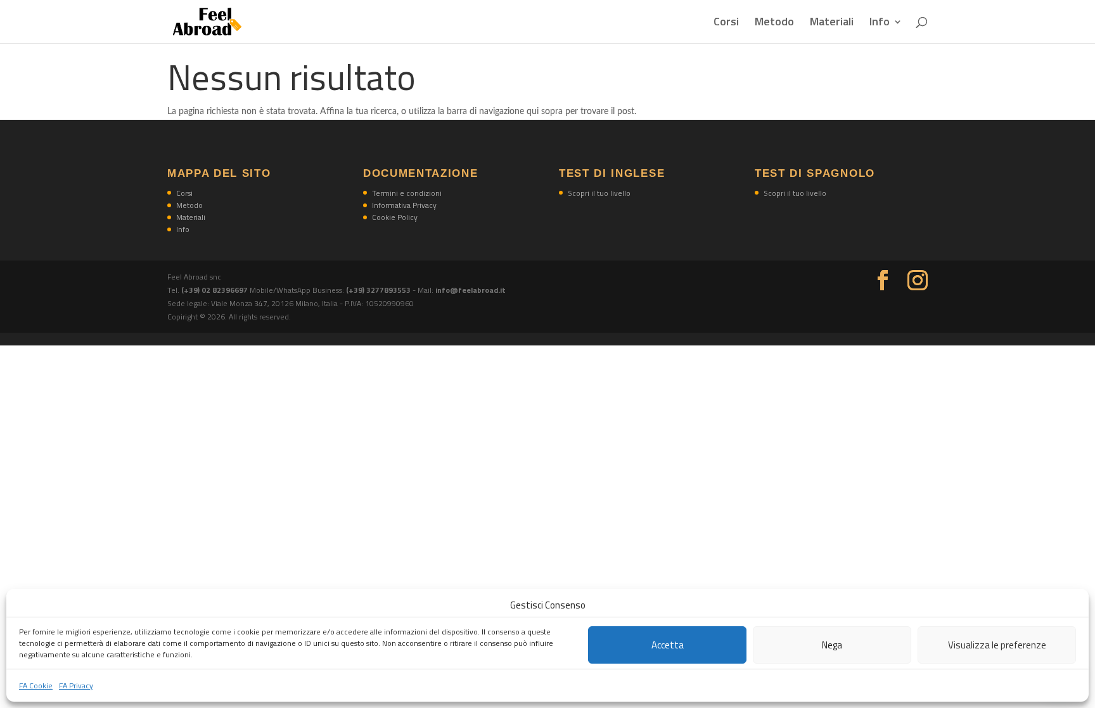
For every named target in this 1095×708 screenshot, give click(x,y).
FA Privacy (76, 685)
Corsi (726, 23)
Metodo (774, 23)
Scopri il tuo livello (599, 193)
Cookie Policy (395, 217)
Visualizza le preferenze (997, 645)
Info (879, 23)
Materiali (832, 23)
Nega (832, 645)
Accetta (667, 645)
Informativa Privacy (404, 205)
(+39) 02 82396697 (215, 290)
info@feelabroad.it (470, 290)
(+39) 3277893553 (378, 290)
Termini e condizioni (407, 193)
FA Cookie (36, 685)
